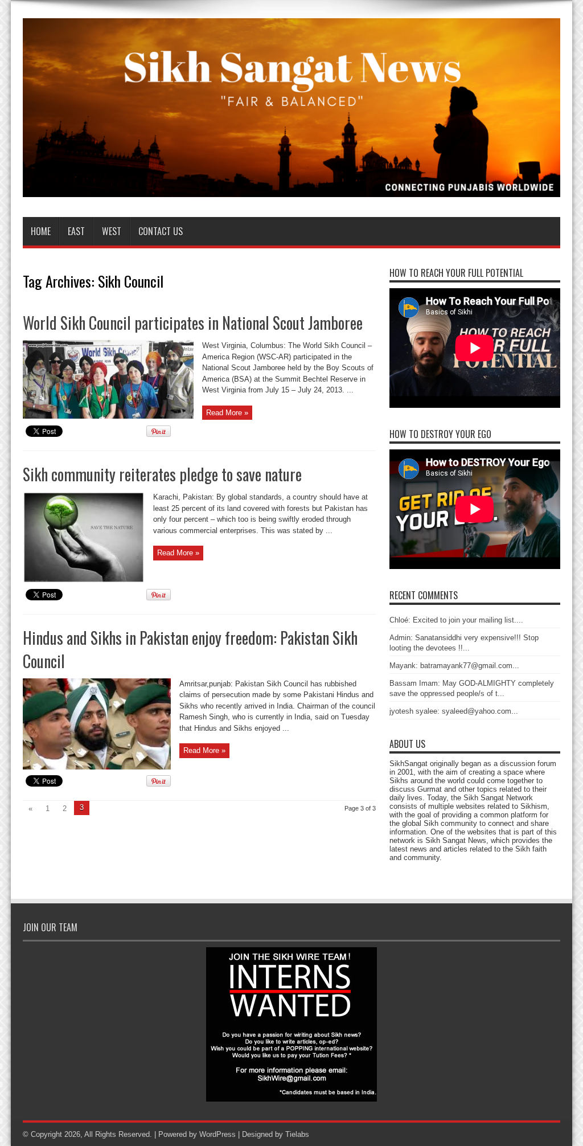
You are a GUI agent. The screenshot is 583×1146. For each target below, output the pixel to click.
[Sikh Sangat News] (291, 188)
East (76, 231)
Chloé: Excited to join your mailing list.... (456, 620)
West (111, 231)
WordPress (217, 1134)
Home (41, 231)
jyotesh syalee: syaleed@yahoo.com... (453, 711)
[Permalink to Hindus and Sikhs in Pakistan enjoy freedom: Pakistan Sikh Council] (97, 767)
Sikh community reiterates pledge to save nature (162, 474)
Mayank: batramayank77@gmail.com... (454, 665)
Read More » (227, 412)
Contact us (160, 231)
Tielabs (297, 1134)
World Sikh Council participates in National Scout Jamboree (193, 322)
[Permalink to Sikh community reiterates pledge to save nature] (84, 580)
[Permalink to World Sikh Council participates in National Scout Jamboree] (108, 416)
